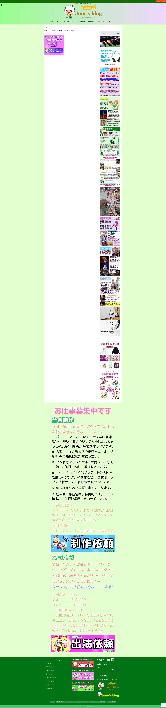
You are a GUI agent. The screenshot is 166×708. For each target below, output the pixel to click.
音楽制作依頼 (102, 701)
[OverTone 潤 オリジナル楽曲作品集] (110, 41)
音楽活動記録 (51, 670)
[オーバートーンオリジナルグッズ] (110, 355)
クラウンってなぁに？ (53, 677)
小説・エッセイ (101, 21)
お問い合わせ (161, 1)
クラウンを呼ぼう (92, 21)
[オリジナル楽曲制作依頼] (83, 544)
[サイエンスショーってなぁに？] (110, 142)
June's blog (80, 706)
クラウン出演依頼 (111, 701)
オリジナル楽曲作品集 (80, 21)
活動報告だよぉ (52, 681)
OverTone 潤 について (68, 21)
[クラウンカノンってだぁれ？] (110, 232)
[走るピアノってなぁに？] (110, 291)
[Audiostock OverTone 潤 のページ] (110, 57)
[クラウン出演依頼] (83, 644)
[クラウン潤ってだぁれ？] (110, 112)
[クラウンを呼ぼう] (83, 676)
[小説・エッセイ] (110, 321)
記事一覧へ (58, 21)
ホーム (51, 21)
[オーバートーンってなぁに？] (110, 262)
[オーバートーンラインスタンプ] (110, 385)
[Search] (118, 33)
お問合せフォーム (111, 21)
